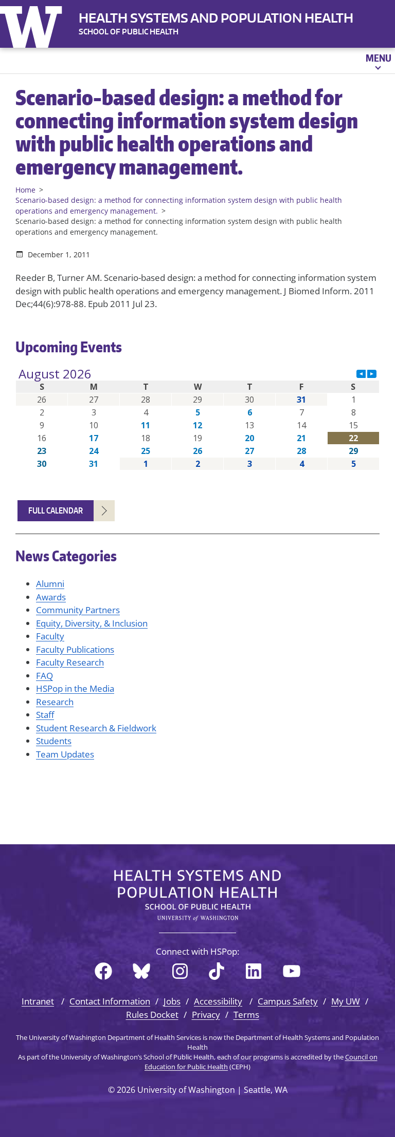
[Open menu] (378, 60)
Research (55, 702)
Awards (51, 597)
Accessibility (218, 1001)
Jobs (172, 1001)
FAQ (44, 675)
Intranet (38, 1001)
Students (53, 741)
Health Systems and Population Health (216, 18)
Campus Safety (288, 1001)
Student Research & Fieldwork (96, 728)
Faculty (50, 636)
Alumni (50, 584)
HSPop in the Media (75, 688)
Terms (246, 1014)
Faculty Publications (75, 649)
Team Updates (65, 754)
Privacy (206, 1014)
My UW (345, 1001)
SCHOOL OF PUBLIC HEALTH (128, 31)
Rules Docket (152, 1014)
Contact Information (109, 1001)
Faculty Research (70, 662)
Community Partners (78, 610)
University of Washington (33, 25)
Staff (45, 715)
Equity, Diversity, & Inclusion (92, 623)
